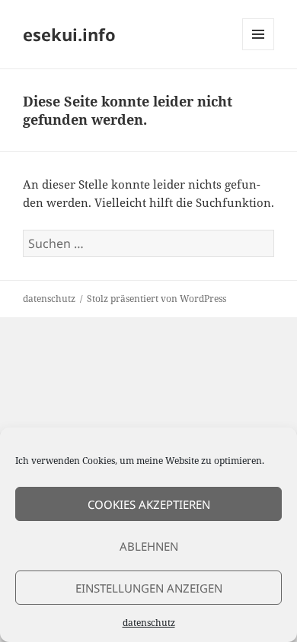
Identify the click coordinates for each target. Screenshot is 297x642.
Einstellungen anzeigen (148, 588)
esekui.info (69, 34)
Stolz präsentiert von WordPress (156, 298)
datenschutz (149, 622)
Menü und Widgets (258, 49)
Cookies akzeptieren (149, 504)
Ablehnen (149, 546)
